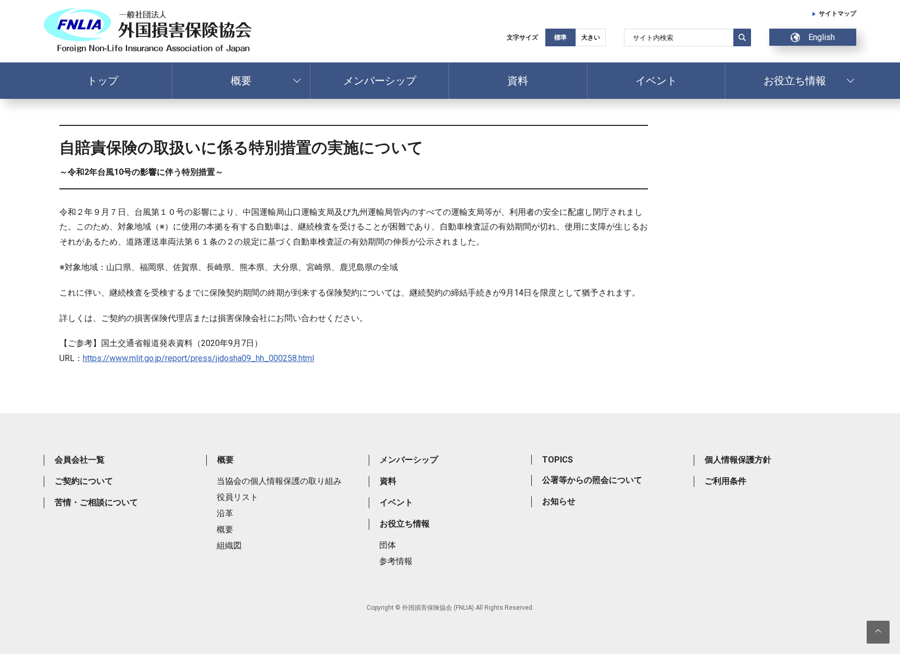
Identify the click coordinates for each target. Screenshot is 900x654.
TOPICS (557, 460)
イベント (656, 80)
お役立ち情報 (795, 80)
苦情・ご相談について (96, 502)
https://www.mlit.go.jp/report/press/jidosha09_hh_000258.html (198, 358)
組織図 (229, 545)
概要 (241, 80)
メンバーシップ (379, 80)
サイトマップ (837, 13)
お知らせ (559, 501)
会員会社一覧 (80, 460)
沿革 (225, 513)
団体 (387, 545)
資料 (517, 80)
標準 (560, 37)
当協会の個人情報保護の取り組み (279, 481)
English (821, 37)
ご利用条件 (725, 481)
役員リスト (237, 497)
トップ (102, 80)
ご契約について (84, 481)
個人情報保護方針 (738, 460)
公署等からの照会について (592, 480)
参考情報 (396, 561)
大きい (590, 37)
